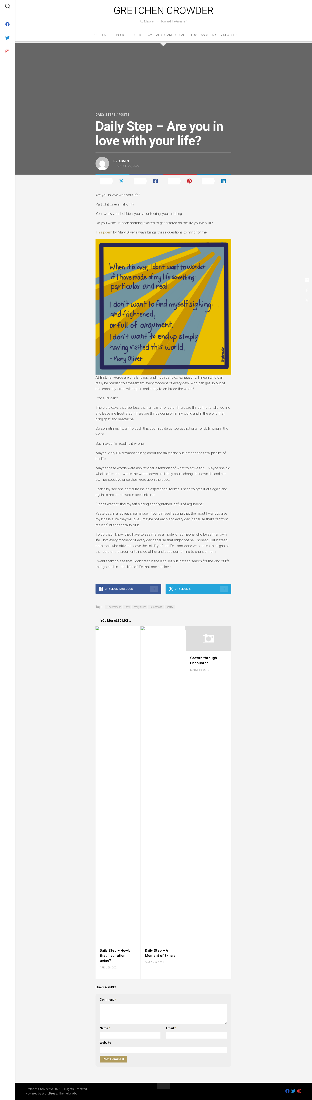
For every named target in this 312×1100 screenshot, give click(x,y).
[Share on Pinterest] (180, 181)
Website (105, 1042)
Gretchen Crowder (164, 10)
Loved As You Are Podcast (166, 35)
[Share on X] (112, 181)
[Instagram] (7, 51)
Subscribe (120, 35)
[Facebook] (7, 24)
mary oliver (140, 607)
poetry (169, 607)
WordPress (49, 1093)
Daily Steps (106, 115)
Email (171, 1028)
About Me (101, 35)
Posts (137, 35)
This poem (104, 232)
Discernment (114, 607)
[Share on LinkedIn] (214, 181)
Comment (108, 999)
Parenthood (156, 607)
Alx (74, 1093)
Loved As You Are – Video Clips (214, 35)
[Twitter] (7, 38)
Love (127, 607)
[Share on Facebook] (146, 181)
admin (123, 161)
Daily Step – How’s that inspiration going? (115, 955)
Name (105, 1028)
